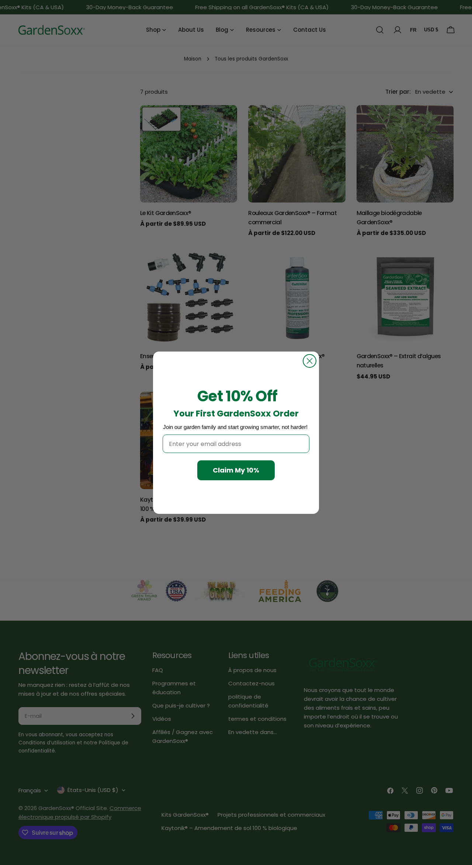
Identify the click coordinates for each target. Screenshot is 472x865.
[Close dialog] (309, 360)
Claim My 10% (236, 470)
